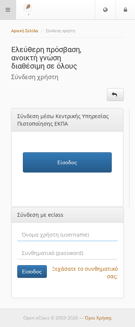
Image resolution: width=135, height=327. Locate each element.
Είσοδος (67, 162)
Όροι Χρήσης (98, 318)
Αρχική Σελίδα (24, 30)
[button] (105, 10)
